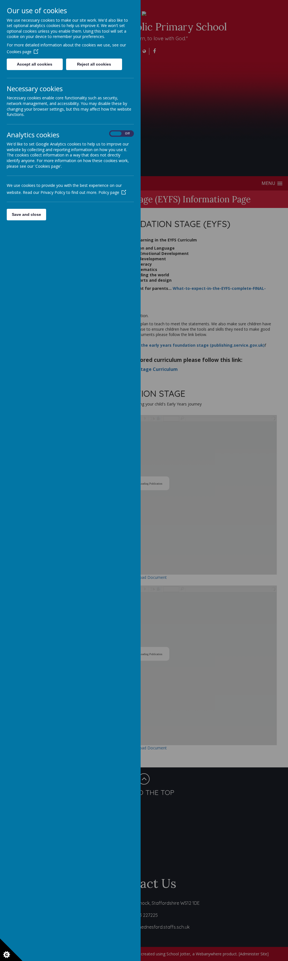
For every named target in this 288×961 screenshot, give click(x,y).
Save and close (26, 214)
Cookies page (19, 51)
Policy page (108, 192)
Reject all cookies (94, 64)
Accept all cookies (34, 64)
